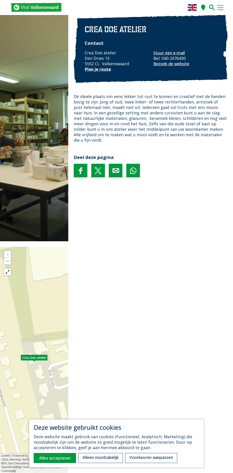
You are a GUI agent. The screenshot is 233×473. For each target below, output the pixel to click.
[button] (34, 360)
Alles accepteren (55, 458)
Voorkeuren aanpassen (151, 457)
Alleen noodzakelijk (101, 457)
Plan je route (98, 69)
